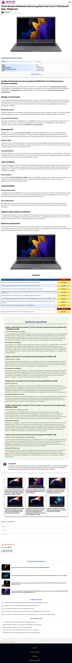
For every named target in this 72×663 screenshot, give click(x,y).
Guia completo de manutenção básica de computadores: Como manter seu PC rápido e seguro (29, 614)
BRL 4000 (63, 292)
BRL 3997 (63, 295)
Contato (35, 648)
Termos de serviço (34, 652)
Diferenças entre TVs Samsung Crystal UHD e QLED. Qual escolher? (21, 605)
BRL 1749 (64, 305)
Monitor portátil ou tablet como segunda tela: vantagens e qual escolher (22, 624)
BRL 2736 (63, 298)
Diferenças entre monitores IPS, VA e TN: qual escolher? (17, 627)
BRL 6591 (64, 285)
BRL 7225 (63, 282)
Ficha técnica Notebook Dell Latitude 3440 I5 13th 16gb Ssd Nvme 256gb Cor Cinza (25, 602)
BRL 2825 (63, 311)
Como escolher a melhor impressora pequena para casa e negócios (21, 630)
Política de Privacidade (34, 660)
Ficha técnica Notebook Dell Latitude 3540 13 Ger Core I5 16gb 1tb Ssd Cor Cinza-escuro (27, 611)
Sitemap (35, 656)
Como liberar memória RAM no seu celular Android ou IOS (19, 608)
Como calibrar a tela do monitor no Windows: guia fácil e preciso (20, 622)
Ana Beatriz (7, 12)
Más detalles (35, 74)
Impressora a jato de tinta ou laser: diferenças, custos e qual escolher (21, 632)
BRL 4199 (64, 289)
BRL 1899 (64, 302)
